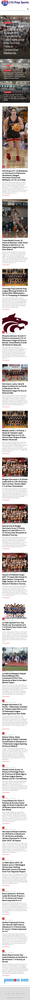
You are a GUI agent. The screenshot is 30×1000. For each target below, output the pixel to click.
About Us (18, 993)
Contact (23, 993)
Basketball (5, 168)
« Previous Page (8, 980)
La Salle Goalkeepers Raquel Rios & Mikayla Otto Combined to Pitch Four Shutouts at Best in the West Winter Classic (14, 678)
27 (22, 980)
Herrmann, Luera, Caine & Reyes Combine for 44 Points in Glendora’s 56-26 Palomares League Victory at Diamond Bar (14, 388)
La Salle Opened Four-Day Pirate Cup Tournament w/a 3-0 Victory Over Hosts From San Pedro (14, 626)
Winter (9, 993)
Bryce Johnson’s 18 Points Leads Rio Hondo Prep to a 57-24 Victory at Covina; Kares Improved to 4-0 (13, 897)
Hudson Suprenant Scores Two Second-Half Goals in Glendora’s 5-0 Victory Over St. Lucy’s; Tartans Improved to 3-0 (14, 927)
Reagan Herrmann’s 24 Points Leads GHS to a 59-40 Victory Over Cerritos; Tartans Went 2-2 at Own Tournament (15, 483)
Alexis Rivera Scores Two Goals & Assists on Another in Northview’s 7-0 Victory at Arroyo (14, 958)
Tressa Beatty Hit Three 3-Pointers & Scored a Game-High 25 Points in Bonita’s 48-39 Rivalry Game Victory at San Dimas (15, 805)
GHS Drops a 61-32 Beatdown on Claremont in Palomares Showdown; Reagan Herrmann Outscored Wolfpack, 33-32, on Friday (15, 175)
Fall (5, 993)
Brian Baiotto (7, 195)
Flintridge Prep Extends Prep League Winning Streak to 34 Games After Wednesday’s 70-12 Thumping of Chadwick (15, 292)
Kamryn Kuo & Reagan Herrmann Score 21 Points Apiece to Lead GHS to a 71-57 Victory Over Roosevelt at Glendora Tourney (14, 530)
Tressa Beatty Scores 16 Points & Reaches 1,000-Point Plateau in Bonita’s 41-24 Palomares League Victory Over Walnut (15, 245)
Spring (13, 993)
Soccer (4, 620)
